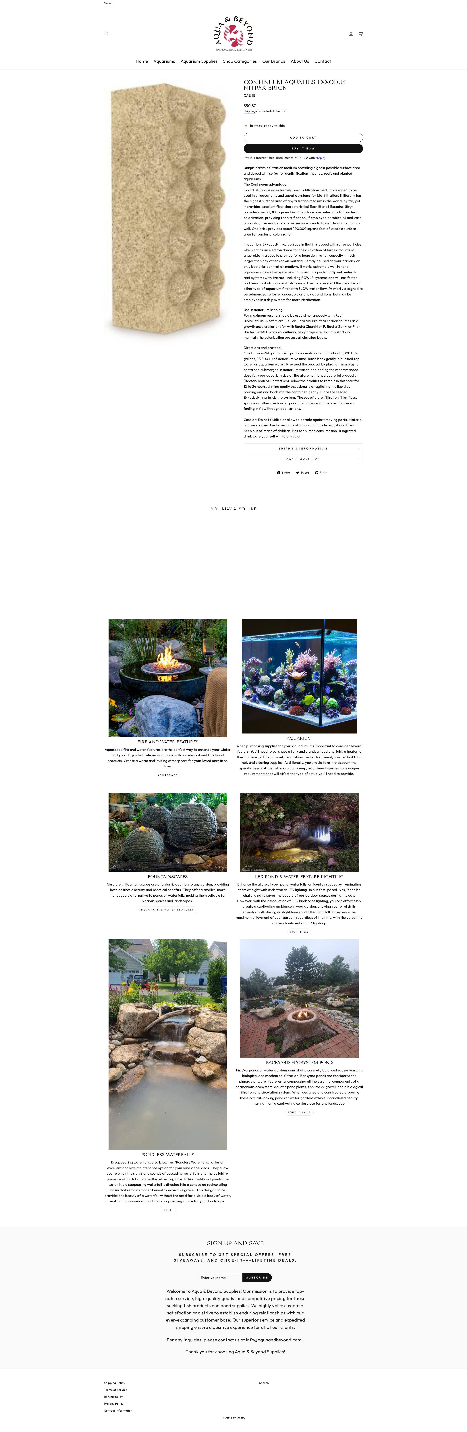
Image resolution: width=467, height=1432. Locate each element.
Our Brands (273, 61)
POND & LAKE (299, 1112)
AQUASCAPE (167, 775)
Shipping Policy (114, 1383)
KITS (168, 1210)
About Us (300, 61)
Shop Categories (240, 61)
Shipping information (303, 448)
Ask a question (303, 458)
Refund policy (113, 1396)
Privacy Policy (113, 1403)
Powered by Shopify (233, 1417)
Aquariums (164, 61)
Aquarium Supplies (199, 61)
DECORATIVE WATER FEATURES (167, 909)
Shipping (250, 111)
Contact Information (118, 1410)
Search (109, 3)
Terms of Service (115, 1390)
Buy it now (303, 148)
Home (142, 61)
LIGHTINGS (299, 931)
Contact (322, 61)
